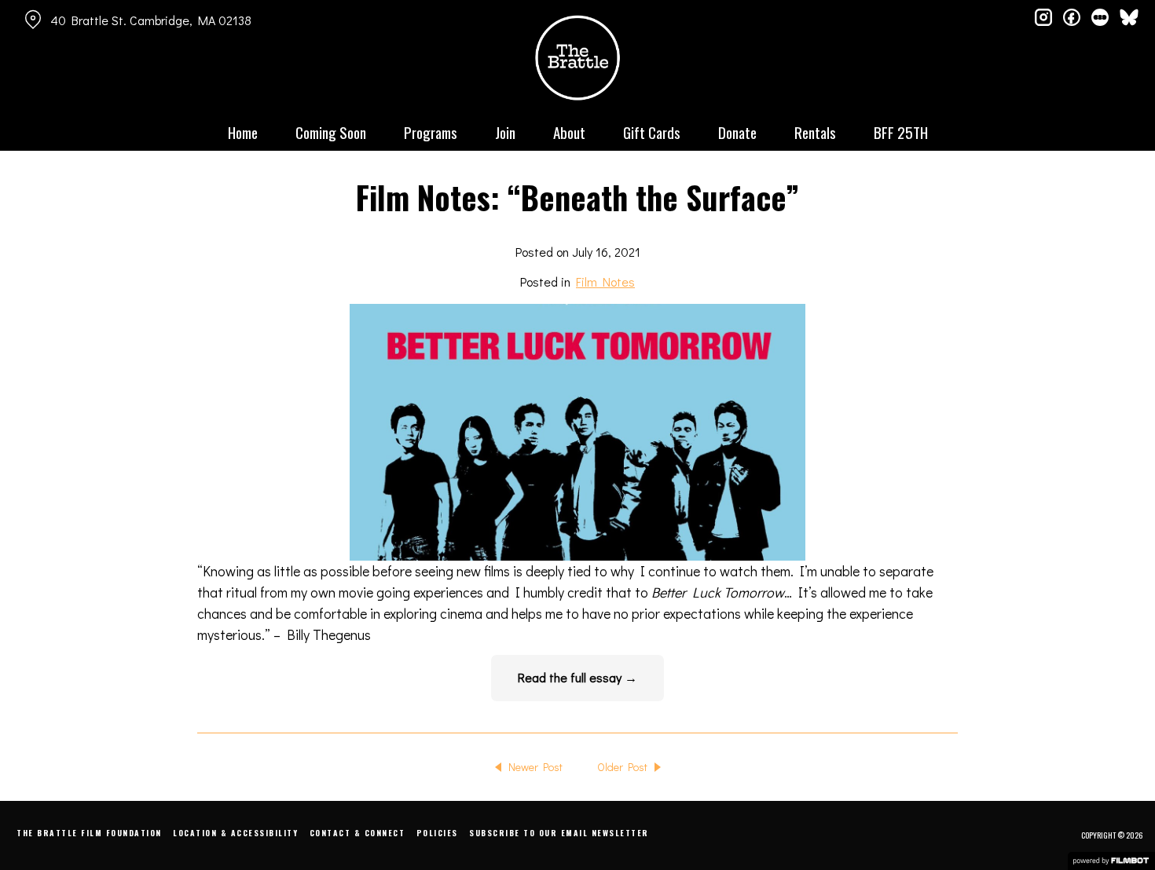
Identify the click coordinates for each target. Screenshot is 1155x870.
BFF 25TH (901, 132)
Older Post (622, 766)
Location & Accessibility (235, 833)
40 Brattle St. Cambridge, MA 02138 (150, 20)
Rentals (815, 132)
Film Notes (605, 281)
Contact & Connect (357, 833)
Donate (737, 132)
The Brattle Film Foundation (89, 833)
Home (243, 132)
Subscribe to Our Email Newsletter (559, 833)
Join (505, 132)
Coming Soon (330, 132)
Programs (430, 132)
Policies (437, 833)
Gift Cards (651, 132)
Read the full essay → (577, 677)
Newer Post (535, 766)
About (569, 132)
